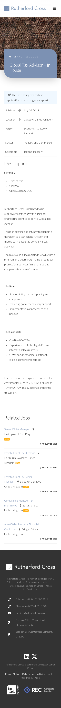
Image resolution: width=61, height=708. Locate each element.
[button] (54, 8)
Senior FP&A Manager (17, 429)
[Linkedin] (27, 656)
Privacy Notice (12, 674)
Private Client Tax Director (19, 452)
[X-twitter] (34, 656)
